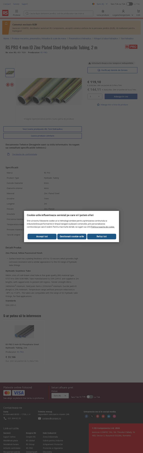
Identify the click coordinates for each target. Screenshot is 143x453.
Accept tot (42, 236)
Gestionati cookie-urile (72, 236)
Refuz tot (102, 236)
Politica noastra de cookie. (103, 227)
